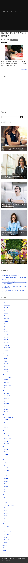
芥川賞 (6, 371)
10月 (4, 302)
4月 (3, 414)
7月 (3, 459)
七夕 (5, 475)
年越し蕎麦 (7, 347)
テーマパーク (7, 531)
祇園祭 (6, 486)
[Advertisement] (14, 15)
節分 (5, 387)
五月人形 (6, 435)
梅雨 (5, 451)
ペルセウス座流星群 (9, 505)
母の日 (6, 441)
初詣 (5, 361)
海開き (6, 481)
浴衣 (5, 515)
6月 (3, 446)
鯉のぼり (6, 443)
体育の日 (6, 307)
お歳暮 (6, 331)
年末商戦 (6, 342)
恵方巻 (6, 379)
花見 (5, 406)
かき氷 (6, 467)
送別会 (6, 409)
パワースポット (7, 545)
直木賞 (6, 369)
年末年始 (6, 345)
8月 (3, 494)
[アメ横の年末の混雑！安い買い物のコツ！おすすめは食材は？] (14, 58)
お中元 (6, 462)
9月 (3, 523)
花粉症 (6, 427)
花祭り (6, 425)
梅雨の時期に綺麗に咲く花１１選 (11, 275)
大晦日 (6, 339)
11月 (4, 315)
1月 (3, 353)
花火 (5, 491)
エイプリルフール (8, 417)
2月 (3, 374)
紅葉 (5, 326)
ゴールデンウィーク (9, 433)
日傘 (5, 542)
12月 (12, 39)
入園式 (6, 419)
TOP (9, 11)
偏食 (4, 548)
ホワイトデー (7, 395)
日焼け (6, 513)
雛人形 (6, 411)
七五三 (6, 321)
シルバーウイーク (8, 529)
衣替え (6, 313)
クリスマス (7, 337)
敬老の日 (6, 539)
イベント (6, 318)
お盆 (5, 465)
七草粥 (6, 355)
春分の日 (6, 398)
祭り (5, 422)
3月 (3, 390)
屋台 (5, 323)
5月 (3, 430)
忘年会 (6, 350)
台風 (5, 310)
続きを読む (24, 69)
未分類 (4, 550)
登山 (5, 483)
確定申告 (6, 403)
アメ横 (16, 39)
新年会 (6, 366)
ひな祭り (6, 393)
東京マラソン (7, 385)
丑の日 (6, 449)
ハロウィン (7, 305)
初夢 (5, 358)
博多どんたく (7, 438)
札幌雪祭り (7, 382)
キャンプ (6, 473)
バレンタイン (7, 377)
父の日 (6, 454)
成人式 (6, 363)
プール (6, 502)
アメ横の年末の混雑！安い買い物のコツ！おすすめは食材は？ (13, 33)
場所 (5, 507)
